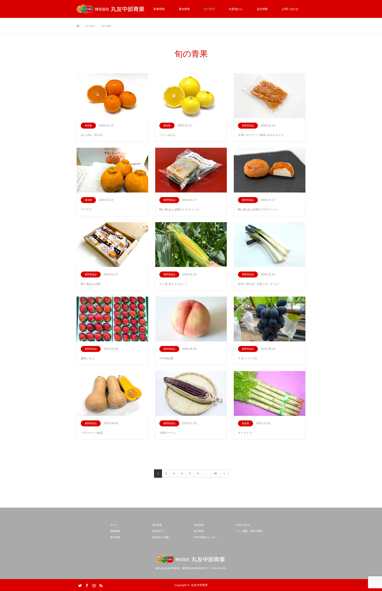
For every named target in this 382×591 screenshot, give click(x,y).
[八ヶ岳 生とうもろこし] (191, 244)
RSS (100, 585)
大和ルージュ (167, 432)
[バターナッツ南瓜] (112, 393)
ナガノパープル (247, 358)
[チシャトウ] (269, 393)
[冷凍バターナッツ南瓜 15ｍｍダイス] (269, 95)
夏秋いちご (88, 358)
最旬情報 (184, 9)
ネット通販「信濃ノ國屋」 (250, 531)
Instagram (93, 585)
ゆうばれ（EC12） (92, 135)
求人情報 (199, 531)
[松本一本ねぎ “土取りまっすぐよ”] (269, 244)
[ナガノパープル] (269, 319)
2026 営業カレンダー (205, 537)
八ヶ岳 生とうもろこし (173, 283)
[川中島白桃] (191, 319)
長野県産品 (248, 125)
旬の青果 (209, 9)
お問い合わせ (290, 9)
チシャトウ (245, 432)
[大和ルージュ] (191, 393)
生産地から (236, 9)
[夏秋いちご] (112, 319)
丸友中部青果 (199, 585)
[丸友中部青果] (110, 9)
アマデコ (86, 209)
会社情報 (262, 9)
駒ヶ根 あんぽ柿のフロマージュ (258, 209)
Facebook (87, 585)
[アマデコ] (112, 170)
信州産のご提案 (160, 537)
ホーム (114, 525)
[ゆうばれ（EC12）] (112, 95)
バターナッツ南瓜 (92, 432)
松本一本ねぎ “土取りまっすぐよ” (259, 283)
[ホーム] (78, 19)
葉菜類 (245, 423)
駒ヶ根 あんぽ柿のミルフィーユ (179, 209)
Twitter (80, 585)
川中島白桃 (166, 358)
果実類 (88, 125)
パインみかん (167, 135)
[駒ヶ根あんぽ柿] (112, 244)
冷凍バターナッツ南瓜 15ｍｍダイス (261, 135)
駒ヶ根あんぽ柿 (90, 283)
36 (215, 473)
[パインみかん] (191, 95)
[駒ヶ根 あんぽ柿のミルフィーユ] (191, 170)
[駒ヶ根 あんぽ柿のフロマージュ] (269, 170)
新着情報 (159, 9)
